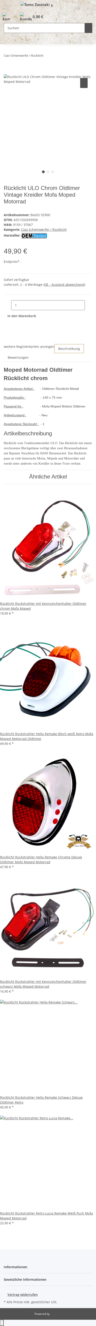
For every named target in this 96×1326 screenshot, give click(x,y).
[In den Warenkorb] (7, 71)
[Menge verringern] (7, 305)
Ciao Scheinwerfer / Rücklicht (44, 229)
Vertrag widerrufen (22, 1294)
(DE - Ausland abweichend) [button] (64, 284)
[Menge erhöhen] (88, 305)
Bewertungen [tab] (18, 357)
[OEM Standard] (34, 235)
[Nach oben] (2, 1323)
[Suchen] (88, 28)
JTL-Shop (56, 1314)
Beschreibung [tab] (69, 348)
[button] (6, 17)
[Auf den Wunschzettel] (84, 83)
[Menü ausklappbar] (9, 5)
